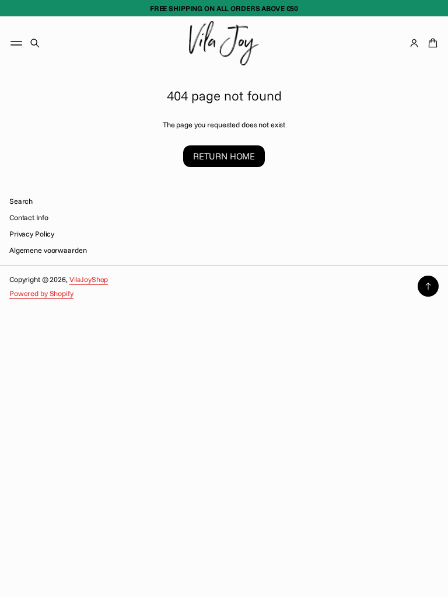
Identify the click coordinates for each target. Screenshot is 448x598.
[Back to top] (428, 286)
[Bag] (431, 43)
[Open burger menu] (16, 43)
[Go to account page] (414, 43)
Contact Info (28, 217)
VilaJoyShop (88, 279)
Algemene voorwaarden (47, 250)
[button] (35, 43)
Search (21, 201)
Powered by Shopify (41, 293)
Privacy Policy (31, 233)
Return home (224, 156)
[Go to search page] (35, 43)
